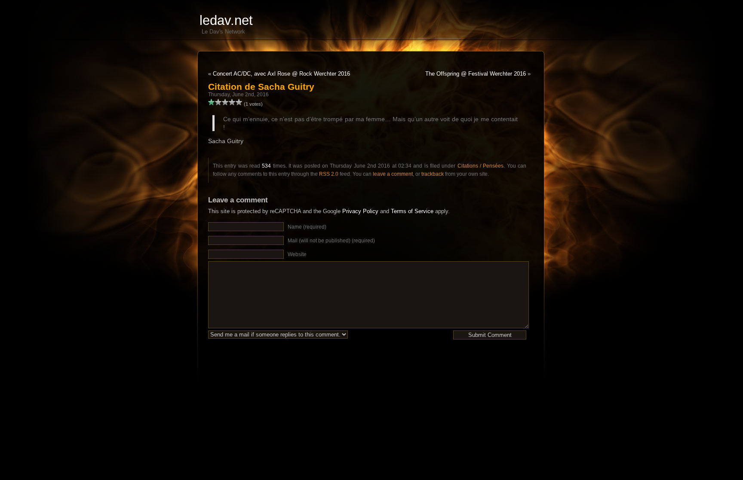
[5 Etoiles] (239, 102)
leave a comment (393, 174)
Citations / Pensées (480, 166)
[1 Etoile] (211, 102)
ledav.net (226, 20)
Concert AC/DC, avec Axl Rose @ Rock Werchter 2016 (281, 73)
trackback (432, 174)
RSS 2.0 (328, 174)
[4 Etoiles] (232, 102)
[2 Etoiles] (218, 102)
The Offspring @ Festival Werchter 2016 (475, 73)
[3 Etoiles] (225, 102)
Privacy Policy (360, 211)
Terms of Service (412, 211)
